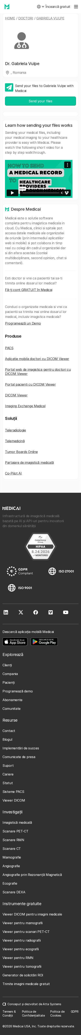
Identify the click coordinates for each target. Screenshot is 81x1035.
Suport (8, 765)
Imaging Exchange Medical (25, 406)
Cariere (8, 774)
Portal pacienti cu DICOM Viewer (30, 384)
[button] (40, 6)
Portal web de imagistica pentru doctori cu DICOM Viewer (38, 371)
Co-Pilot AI (13, 473)
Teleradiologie (15, 430)
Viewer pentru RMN (17, 958)
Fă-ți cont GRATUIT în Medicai (28, 290)
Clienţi (7, 665)
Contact (8, 731)
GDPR (75, 1011)
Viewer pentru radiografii (21, 940)
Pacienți (8, 682)
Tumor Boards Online (21, 452)
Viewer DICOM (13, 800)
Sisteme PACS (13, 792)
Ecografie (9, 883)
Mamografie (11, 857)
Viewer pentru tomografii (21, 966)
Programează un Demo (23, 323)
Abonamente (12, 700)
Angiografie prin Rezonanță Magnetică (32, 875)
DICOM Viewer (16, 395)
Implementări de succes (20, 748)
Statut (7, 783)
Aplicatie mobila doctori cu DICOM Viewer (37, 359)
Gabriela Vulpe (50, 18)
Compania (10, 674)
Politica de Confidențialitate (33, 1013)
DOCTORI (25, 18)
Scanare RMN (13, 840)
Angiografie (11, 866)
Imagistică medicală (17, 822)
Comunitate (11, 709)
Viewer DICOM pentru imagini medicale (32, 914)
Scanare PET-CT (15, 831)
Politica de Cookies (57, 1013)
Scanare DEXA (13, 892)
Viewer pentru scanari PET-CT (26, 932)
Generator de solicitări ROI (22, 975)
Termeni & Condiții (9, 1013)
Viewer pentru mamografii (22, 923)
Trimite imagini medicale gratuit (26, 984)
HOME (10, 18)
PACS (9, 348)
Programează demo (17, 691)
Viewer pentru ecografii (20, 949)
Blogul (7, 739)
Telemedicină (15, 441)
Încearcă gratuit (57, 7)
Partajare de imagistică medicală (29, 462)
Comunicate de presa (18, 757)
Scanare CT (11, 849)
